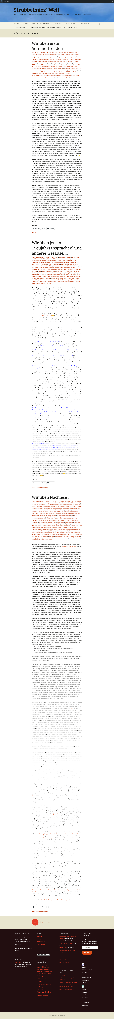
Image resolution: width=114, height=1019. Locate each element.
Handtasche (68, 57)
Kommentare (35, 522)
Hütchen (64, 59)
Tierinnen (69, 278)
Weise (63, 75)
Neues (43, 52)
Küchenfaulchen (63, 61)
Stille (54, 71)
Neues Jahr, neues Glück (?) (66, 986)
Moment (40, 64)
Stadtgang (37, 71)
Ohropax (75, 64)
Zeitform (57, 538)
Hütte (38, 971)
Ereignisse (47, 262)
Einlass (50, 513)
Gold (45, 518)
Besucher (51, 510)
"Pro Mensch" (18, 962)
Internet (57, 520)
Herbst (48, 967)
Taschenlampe (76, 71)
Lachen (59, 522)
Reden (70, 274)
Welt (79, 281)
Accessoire (34, 54)
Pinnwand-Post (74, 525)
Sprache (34, 278)
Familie (63, 262)
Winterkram (51, 77)
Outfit (35, 66)
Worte (59, 77)
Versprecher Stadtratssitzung (61, 280)
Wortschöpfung (65, 77)
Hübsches (76, 266)
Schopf (74, 68)
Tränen (36, 280)
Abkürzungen (77, 504)
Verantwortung (49, 280)
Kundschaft (34, 63)
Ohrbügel (67, 273)
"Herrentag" (55, 52)
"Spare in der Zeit (46, 504)
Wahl (70, 280)
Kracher (54, 522)
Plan (48, 274)
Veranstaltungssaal (36, 534)
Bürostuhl (51, 511)
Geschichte (70, 517)
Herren (61, 266)
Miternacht (63, 524)
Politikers (56, 274)
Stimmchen (47, 278)
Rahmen (38, 527)
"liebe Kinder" (50, 259)
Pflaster (39, 66)
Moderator (73, 524)
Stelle (42, 71)
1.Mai (75, 52)
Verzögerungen (74, 534)
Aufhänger (78, 506)
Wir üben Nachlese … (51, 497)
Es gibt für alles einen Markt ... (67, 989)
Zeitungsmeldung (64, 538)
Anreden (78, 259)
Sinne (38, 70)
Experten (49, 56)
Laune (61, 269)
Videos (80, 534)
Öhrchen (63, 64)
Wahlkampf (51, 536)
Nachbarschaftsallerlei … (20, 27)
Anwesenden (39, 260)
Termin (57, 278)
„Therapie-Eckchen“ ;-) (71, 23)
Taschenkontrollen (43, 531)
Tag (49, 984)
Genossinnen (40, 266)
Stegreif (39, 278)
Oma (76, 273)
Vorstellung (45, 536)
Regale (75, 274)
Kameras (62, 520)
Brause (78, 54)
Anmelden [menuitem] (6, 1)
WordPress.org (41, 944)
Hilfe (57, 59)
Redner (57, 527)
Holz (50, 520)
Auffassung (72, 506)
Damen (74, 260)
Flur (46, 515)
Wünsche (43, 283)
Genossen (34, 266)
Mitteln (68, 524)
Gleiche (50, 266)
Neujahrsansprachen (59, 273)
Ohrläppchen (69, 64)
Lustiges (49, 271)
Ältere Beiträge (42, 922)
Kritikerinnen (56, 269)
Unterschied (42, 280)
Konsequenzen (35, 269)
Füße (72, 515)
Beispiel (72, 508)
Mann (61, 63)
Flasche (60, 56)
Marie (38, 524)
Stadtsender (69, 529)
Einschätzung (56, 513)
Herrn (38, 59)
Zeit (47, 283)
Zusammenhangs (36, 539)
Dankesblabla (35, 262)
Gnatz (45, 57)
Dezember (41, 262)
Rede (67, 274)
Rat (56, 66)
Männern (65, 63)
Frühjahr (36, 264)
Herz (54, 59)
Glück (33, 518)
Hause (76, 57)
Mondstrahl (34, 273)
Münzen (34, 525)
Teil (54, 531)
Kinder (50, 267)
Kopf (57, 61)
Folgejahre (50, 515)
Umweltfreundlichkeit (60, 73)
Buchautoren (35, 511)
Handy (73, 57)
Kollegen (73, 267)
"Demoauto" (68, 501)
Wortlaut (38, 283)
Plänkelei (44, 66)
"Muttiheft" (71, 52)
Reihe (75, 66)
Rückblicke (38, 276)
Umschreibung (48, 532)
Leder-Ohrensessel (68, 269)
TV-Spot (41, 987)
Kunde (72, 61)
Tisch (77, 531)
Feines (53, 56)
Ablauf (33, 506)
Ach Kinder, (62, 940)
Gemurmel (75, 264)
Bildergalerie (68, 510)
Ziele (50, 283)
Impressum (16, 23)
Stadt (64, 529)
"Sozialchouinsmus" (36, 504)
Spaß (79, 70)
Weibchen (53, 75)
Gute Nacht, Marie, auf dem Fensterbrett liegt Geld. (56, 900)
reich (78, 274)
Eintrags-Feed (40, 939)
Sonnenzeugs (64, 70)
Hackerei (56, 518)
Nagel (44, 525)
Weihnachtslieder (61, 281)
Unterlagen (62, 532)
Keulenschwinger (74, 520)
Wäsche (49, 75)
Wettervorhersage (36, 77)
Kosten (50, 522)
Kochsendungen (52, 61)
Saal (70, 527)
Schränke (78, 68)
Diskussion (37, 56)
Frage (45, 965)
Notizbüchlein (49, 525)
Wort (56, 77)
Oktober (72, 273)
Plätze (80, 525)
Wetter (39, 995)
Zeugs (70, 538)
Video (44, 75)
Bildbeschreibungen (59, 510)
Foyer (54, 515)
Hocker (46, 520)
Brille (64, 260)
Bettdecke (62, 54)
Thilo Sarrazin (72, 531)
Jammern (72, 59)
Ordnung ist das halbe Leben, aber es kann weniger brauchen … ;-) (47, 27)
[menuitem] (1, 1)
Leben (75, 522)
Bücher (40, 511)
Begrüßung (66, 508)
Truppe (33, 532)
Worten (33, 283)
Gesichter (76, 517)
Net (60, 64)
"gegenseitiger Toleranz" (65, 257)
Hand (63, 57)
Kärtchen (67, 520)
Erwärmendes (57, 262)
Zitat (74, 538)
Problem (53, 66)
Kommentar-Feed (41, 941)
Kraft (41, 269)
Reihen (67, 527)
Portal (48, 66)
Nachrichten (39, 525)
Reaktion (60, 66)
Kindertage (78, 59)
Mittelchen (34, 64)
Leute (33, 524)
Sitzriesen (49, 529)
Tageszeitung (35, 531)
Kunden (77, 61)
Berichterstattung (40, 510)
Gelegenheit (61, 517)
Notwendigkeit (57, 525)
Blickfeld (73, 54)
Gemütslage (75, 56)
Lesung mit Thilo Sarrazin (69, 546)
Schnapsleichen (68, 68)
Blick (40, 965)
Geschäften (34, 57)
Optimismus (35, 274)
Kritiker (51, 269)
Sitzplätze (44, 529)
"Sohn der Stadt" (76, 503)
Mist (74, 271)
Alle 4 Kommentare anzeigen (40, 487)
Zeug (71, 77)
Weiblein (59, 75)
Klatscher (62, 267)
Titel (38, 987)
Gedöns (70, 264)
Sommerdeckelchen (46, 70)
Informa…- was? (64, 947)
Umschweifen (55, 532)
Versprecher (66, 534)
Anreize (34, 260)
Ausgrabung (52, 54)
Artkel (67, 506)
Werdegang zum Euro (37, 538)
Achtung (40, 54)
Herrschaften (43, 59)
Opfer (79, 64)
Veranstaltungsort (76, 532)
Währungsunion (59, 536)
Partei (39, 274)
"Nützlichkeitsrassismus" (65, 503)
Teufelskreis (65, 531)
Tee (33, 73)
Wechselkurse (66, 536)
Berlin (47, 510)
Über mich (25, 23)
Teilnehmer (59, 531)
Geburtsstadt (35, 517)
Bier (59, 260)
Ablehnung (38, 506)
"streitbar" (53, 504)
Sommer (44, 982)
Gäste (65, 264)
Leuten (49, 63)
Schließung (50, 68)
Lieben (53, 63)
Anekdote (73, 259)
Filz (56, 56)
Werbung (52, 993)
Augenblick (45, 54)
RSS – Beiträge (63, 960)
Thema (61, 278)
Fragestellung (66, 515)
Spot (33, 71)
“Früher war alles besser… (66, 943)
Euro (65, 513)
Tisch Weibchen (76, 278)
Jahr (33, 267)
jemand (55, 814)
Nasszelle (51, 273)
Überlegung (39, 532)
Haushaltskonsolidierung (38, 520)
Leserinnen (34, 271)
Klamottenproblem (42, 61)
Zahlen (52, 538)
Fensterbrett (76, 513)
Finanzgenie (35, 515)
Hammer (61, 518)
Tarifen (71, 71)
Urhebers (68, 73)
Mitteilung (75, 63)
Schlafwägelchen (55, 276)
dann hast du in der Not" (60, 511)
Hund (80, 266)
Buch (33, 56)
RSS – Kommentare (64, 962)
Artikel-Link (62, 506)
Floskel (79, 262)
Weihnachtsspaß (70, 281)
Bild (61, 260)
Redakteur (52, 527)
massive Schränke (60, 271)
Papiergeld (64, 525)
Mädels (57, 63)
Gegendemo (42, 517)
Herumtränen (66, 266)
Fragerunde (60, 515)
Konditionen (42, 522)
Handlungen (74, 518)
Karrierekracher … (85, 23)
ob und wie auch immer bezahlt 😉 (44, 316)
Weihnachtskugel (52, 281)
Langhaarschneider (42, 63)
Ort (32, 66)
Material (46, 524)
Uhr (43, 532)
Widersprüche (46, 538)
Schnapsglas (63, 276)
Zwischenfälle (49, 539)
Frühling (51, 965)
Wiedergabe (45, 77)
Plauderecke (58, 23)
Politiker (51, 274)
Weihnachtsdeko (43, 281)
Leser (80, 269)
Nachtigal (51, 64)
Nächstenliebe (41, 273)
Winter (44, 995)
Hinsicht (47, 969)
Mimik (59, 524)
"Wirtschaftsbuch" (69, 504)
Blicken (74, 510)
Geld (56, 517)
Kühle (69, 61)
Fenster (67, 262)
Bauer (50, 508)
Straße (75, 529)
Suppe (79, 529)
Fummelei (64, 56)
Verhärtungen (59, 534)
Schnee (49, 979)
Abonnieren (87, 952)
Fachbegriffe (69, 513)
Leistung (76, 269)
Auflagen (34, 508)
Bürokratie (45, 511)
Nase (47, 273)
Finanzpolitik (41, 515)
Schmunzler (60, 68)
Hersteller (49, 59)
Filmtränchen (73, 262)
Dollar (47, 513)
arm (48, 260)
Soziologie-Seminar (58, 529)
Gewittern (40, 57)
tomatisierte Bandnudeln (45, 73)
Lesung (79, 522)
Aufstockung (40, 508)
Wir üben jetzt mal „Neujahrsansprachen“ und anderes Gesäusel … (57, 248)
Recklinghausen (45, 527)
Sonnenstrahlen (77, 276)
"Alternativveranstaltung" (58, 501)
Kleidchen (67, 267)
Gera (66, 517)
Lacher (62, 522)
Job (44, 267)
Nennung (56, 64)
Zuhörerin (78, 538)
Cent (70, 260)
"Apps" (49, 52)
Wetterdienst (75, 75)
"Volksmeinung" (61, 504)
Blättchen (68, 54)
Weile (76, 281)
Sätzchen (34, 68)
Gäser (62, 264)
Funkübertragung (52, 264)
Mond (78, 524)
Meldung (55, 524)
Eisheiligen (43, 56)
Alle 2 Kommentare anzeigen (40, 232)
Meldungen (46, 976)
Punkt (64, 274)
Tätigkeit (51, 531)
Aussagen (46, 508)
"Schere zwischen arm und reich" (62, 259)
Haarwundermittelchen (55, 57)
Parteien (44, 274)
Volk (33, 536)
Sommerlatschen (55, 70)
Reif (60, 527)
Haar (48, 57)
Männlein (70, 63)
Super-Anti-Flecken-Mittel (62, 71)
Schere (48, 276)
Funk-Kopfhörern (43, 264)
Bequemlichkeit (53, 260)
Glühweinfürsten (39, 518)
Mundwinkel (45, 64)
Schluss (55, 68)
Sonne (48, 982)
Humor (53, 520)
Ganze (69, 56)
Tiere (64, 278)
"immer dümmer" (55, 503)
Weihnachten (35, 281)
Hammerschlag (67, 518)
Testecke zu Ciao (72, 27)
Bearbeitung (56, 508)
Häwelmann (56, 266)
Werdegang (77, 536)
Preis (60, 274)
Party (68, 525)
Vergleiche (52, 534)
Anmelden (39, 936)
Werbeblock (68, 75)
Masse (53, 271)
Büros (67, 260)
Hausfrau (34, 59)
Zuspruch (43, 539)
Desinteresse (75, 511)
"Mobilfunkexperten (63, 52)
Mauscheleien (69, 271)
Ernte (52, 262)
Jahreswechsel (38, 267)
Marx (42, 524)
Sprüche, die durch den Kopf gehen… (41, 23)
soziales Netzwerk (72, 70)
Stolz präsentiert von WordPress (57, 1015)
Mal (36, 524)
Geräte (46, 266)
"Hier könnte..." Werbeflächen (39, 259)
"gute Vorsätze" (76, 257)
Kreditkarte (46, 269)
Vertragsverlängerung (37, 75)
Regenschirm (70, 66)
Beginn (61, 508)
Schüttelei (34, 70)
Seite (68, 276)
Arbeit (44, 260)
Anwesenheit (54, 506)
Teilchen (36, 73)
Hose (59, 59)
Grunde (48, 518)
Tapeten (53, 278)
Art (58, 506)
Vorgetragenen (38, 536)
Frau (33, 264)
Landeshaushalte (69, 522)
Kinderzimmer (55, 267)
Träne (33, 280)
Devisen (34, 513)
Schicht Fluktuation (41, 68)
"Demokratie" (55, 257)
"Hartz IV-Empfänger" (45, 503)
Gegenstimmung (50, 517)
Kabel (46, 267)
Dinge (37, 513)
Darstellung (69, 511)
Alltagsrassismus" (45, 506)
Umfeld (46, 987)
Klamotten (34, 61)
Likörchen (44, 271)
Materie (50, 524)
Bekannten (76, 508)
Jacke (67, 59)
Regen (64, 66)
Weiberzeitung (76, 280)
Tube (53, 73)
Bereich (57, 54)
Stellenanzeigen (48, 71)
